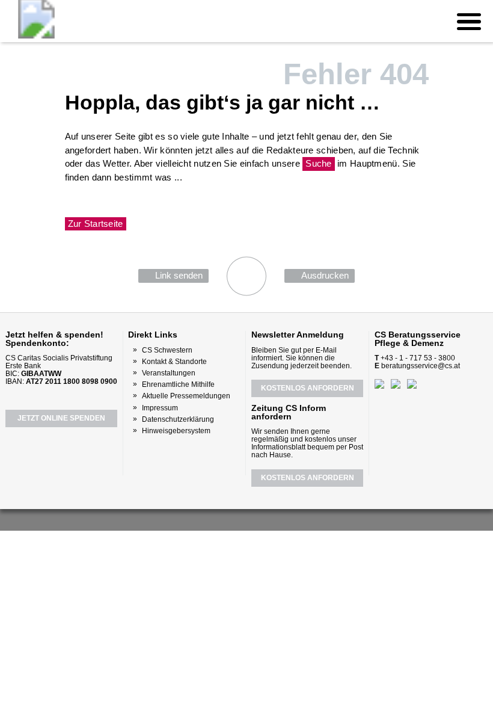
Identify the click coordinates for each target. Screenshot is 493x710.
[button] (469, 21)
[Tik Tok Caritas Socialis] (298, 518)
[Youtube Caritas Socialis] (215, 518)
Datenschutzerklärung (178, 419)
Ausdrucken (325, 275)
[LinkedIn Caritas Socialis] (259, 518)
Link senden (179, 275)
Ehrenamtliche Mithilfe (178, 384)
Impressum (160, 408)
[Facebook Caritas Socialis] (193, 518)
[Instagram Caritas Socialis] (238, 518)
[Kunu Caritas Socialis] (279, 518)
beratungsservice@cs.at (420, 366)
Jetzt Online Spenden (61, 418)
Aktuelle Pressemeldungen (186, 396)
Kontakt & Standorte (174, 361)
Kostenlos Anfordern (307, 388)
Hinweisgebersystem (176, 431)
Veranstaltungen (168, 373)
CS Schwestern (167, 350)
